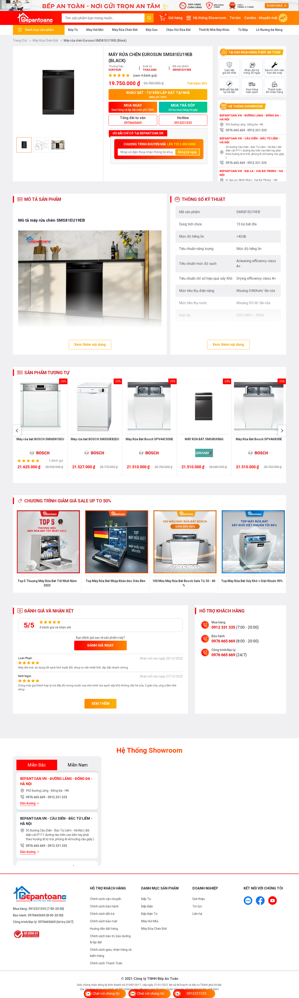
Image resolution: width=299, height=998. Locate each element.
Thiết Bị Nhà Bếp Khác (214, 30)
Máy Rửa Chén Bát (124, 30)
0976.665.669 (236, 130)
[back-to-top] (290, 971)
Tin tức (235, 18)
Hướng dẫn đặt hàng (104, 928)
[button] (17, 430)
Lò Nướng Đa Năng (269, 30)
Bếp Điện (147, 906)
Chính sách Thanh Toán (106, 963)
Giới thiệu (198, 899)
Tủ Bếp (243, 30)
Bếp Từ (73, 30)
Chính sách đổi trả (102, 914)
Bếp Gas (152, 30)
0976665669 (36, 915)
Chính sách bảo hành (104, 906)
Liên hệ (197, 914)
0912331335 (37, 908)
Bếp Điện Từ (149, 914)
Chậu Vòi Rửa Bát (178, 30)
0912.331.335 (257, 130)
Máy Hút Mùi (95, 30)
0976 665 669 (223, 641)
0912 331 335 (223, 627)
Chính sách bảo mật (103, 921)
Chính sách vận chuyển (105, 899)
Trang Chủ (20, 40)
